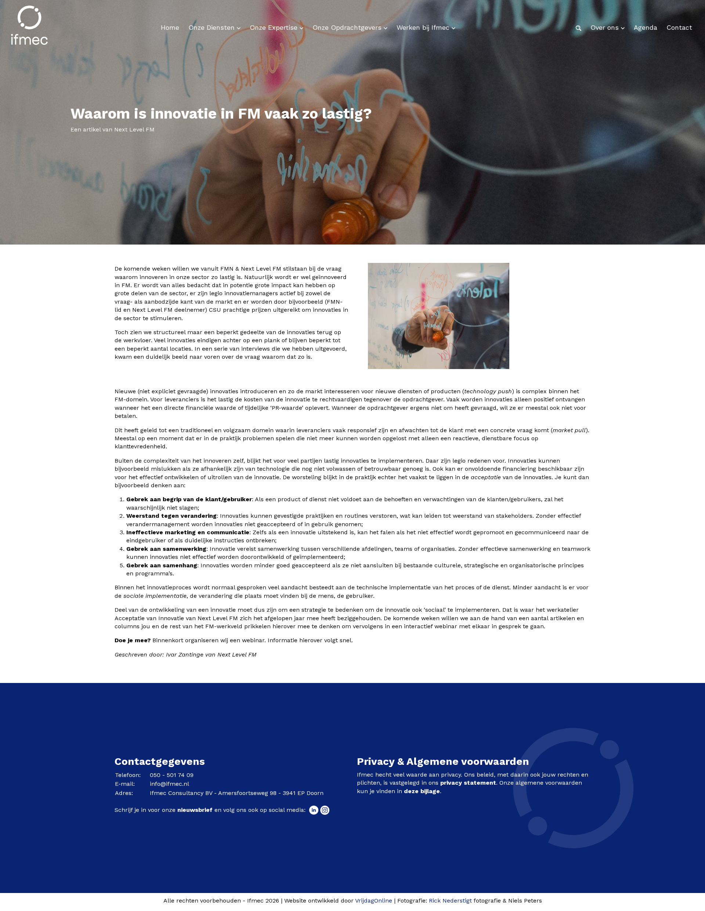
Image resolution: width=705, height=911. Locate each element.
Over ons (605, 27)
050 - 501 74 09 (172, 774)
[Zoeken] (578, 27)
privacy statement (468, 782)
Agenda (645, 27)
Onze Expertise (275, 27)
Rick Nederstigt (450, 900)
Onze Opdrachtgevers (348, 27)
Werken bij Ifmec (424, 27)
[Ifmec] (29, 27)
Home (170, 27)
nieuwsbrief (195, 809)
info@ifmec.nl (169, 783)
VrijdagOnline (373, 900)
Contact (679, 27)
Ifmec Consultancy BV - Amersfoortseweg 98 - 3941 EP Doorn (236, 792)
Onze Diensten (212, 27)
